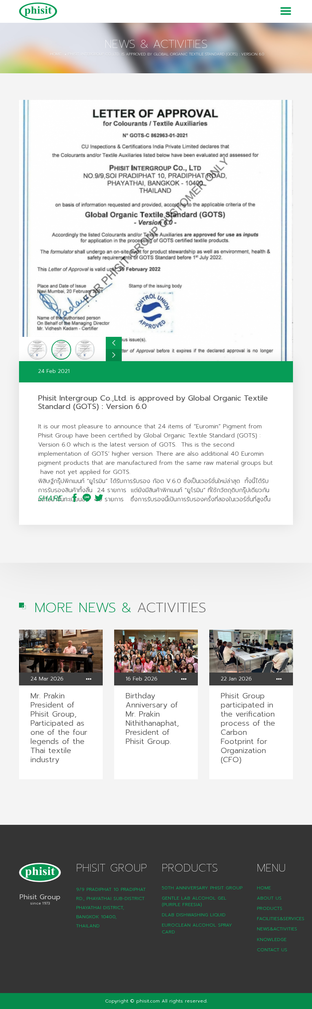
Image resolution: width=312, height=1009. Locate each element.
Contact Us (272, 949)
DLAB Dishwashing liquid (194, 914)
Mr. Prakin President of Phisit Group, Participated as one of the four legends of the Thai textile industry (58, 727)
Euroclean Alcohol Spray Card (197, 928)
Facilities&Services (280, 918)
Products (269, 908)
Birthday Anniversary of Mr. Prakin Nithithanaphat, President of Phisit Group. (152, 718)
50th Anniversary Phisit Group (202, 887)
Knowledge (272, 939)
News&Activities (277, 928)
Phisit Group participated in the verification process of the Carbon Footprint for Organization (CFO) (248, 727)
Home (55, 54)
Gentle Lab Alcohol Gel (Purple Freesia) (194, 901)
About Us (269, 898)
